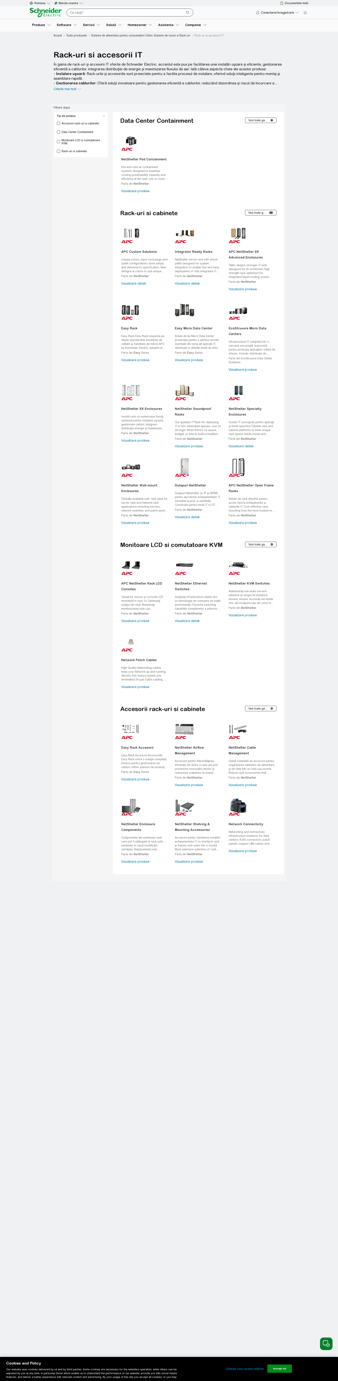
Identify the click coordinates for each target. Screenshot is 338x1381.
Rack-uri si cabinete (149, 213)
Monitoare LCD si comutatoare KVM (171, 544)
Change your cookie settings (245, 1368)
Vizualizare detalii (133, 283)
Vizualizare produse (135, 191)
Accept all (279, 1368)
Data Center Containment (156, 120)
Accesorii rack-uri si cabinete (162, 709)
